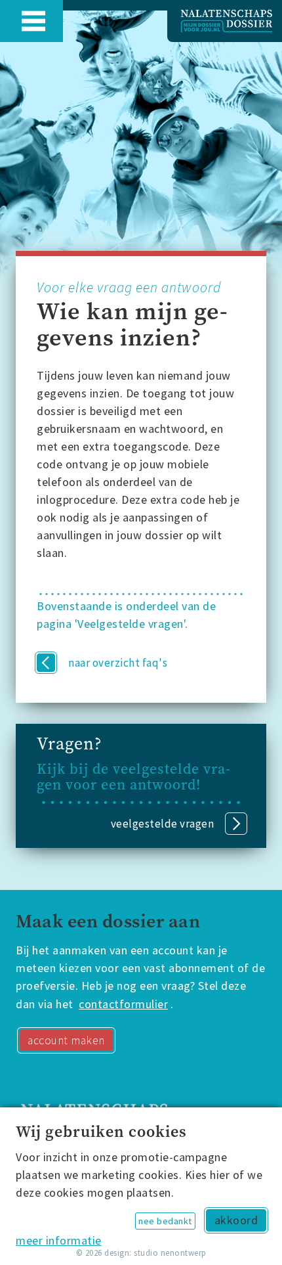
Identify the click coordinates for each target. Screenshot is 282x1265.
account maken (66, 1040)
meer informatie (59, 1240)
